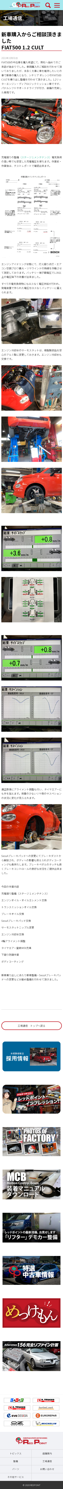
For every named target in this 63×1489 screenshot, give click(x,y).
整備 (15, 1461)
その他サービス (15, 1477)
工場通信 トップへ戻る (31, 1025)
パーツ (15, 1469)
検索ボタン (48, 5)
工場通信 (12, 17)
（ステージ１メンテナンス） (35, 157)
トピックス (16, 1453)
